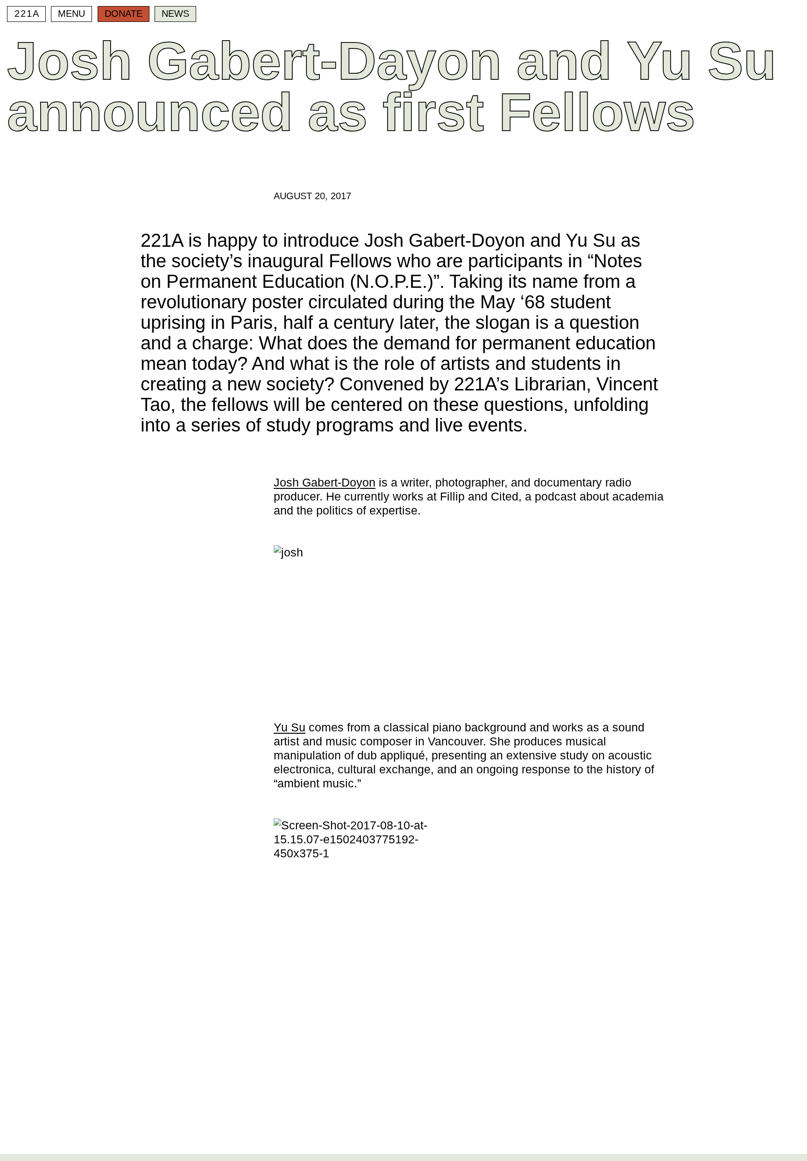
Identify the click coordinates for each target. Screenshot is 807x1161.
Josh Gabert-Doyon (324, 482)
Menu (71, 13)
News (175, 13)
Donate (123, 13)
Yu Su (289, 727)
